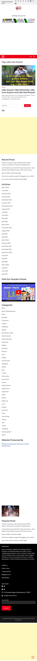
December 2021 (6, 246)
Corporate (5, 320)
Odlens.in (4, 565)
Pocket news (18, 13)
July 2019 (4, 268)
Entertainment (6, 336)
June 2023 (5, 215)
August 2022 (5, 231)
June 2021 (5, 255)
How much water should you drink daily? (14, 179)
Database (5, 327)
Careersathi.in (6, 571)
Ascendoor (24, 618)
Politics (4, 398)
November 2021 (6, 249)
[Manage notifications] (33, 657)
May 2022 (4, 234)
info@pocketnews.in (10, 595)
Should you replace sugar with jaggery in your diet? (18, 176)
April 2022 (5, 237)
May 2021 (4, 258)
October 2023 (6, 203)
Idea (3, 370)
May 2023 (5, 218)
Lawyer (4, 382)
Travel (4, 426)
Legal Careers (6, 385)
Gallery (4, 357)
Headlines (5, 364)
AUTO (3, 308)
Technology (5, 416)
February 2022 (6, 243)
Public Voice (5, 568)
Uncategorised (6, 432)
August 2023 (6, 209)
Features (4, 348)
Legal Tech (5, 392)
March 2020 (5, 265)
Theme (4, 419)
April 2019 (4, 274)
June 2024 (5, 190)
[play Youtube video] (18, 292)
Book (3, 314)
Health (4, 367)
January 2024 (6, 197)
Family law (5, 342)
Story (3, 413)
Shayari (3, 87)
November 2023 (7, 200)
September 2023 (7, 206)
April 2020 (5, 262)
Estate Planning (7, 339)
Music (3, 395)
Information (5, 376)
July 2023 (4, 212)
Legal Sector (6, 388)
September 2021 (7, 252)
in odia (4, 373)
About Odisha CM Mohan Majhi (11, 173)
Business (4, 317)
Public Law (5, 401)
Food (3, 354)
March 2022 (5, 240)
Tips (3, 422)
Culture (4, 323)
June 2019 (5, 271)
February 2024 (6, 194)
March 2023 (5, 224)
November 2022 (7, 228)
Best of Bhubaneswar (8, 311)
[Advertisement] (18, 39)
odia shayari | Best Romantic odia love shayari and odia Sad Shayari (18, 91)
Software (5, 410)
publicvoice (6, 99)
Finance (4, 351)
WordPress (18, 620)
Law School (5, 379)
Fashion (4, 345)
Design (4, 330)
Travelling (5, 429)
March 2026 (5, 187)
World (3, 435)
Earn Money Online (7, 333)
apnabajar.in (6, 578)
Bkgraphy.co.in (6, 574)
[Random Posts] (30, 56)
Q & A (3, 404)
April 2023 (5, 221)
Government (6, 361)
